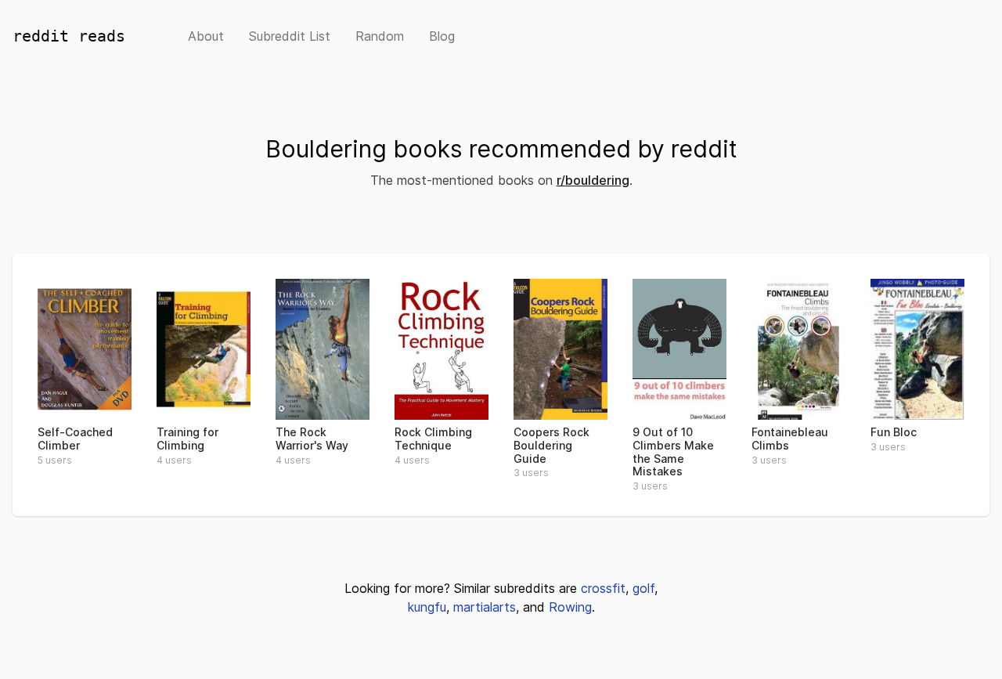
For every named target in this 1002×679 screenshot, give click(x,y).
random (379, 36)
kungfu (427, 607)
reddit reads (69, 36)
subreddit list (289, 36)
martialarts (484, 607)
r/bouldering (593, 180)
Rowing (570, 607)
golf (643, 588)
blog (442, 36)
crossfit (603, 588)
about (206, 36)
